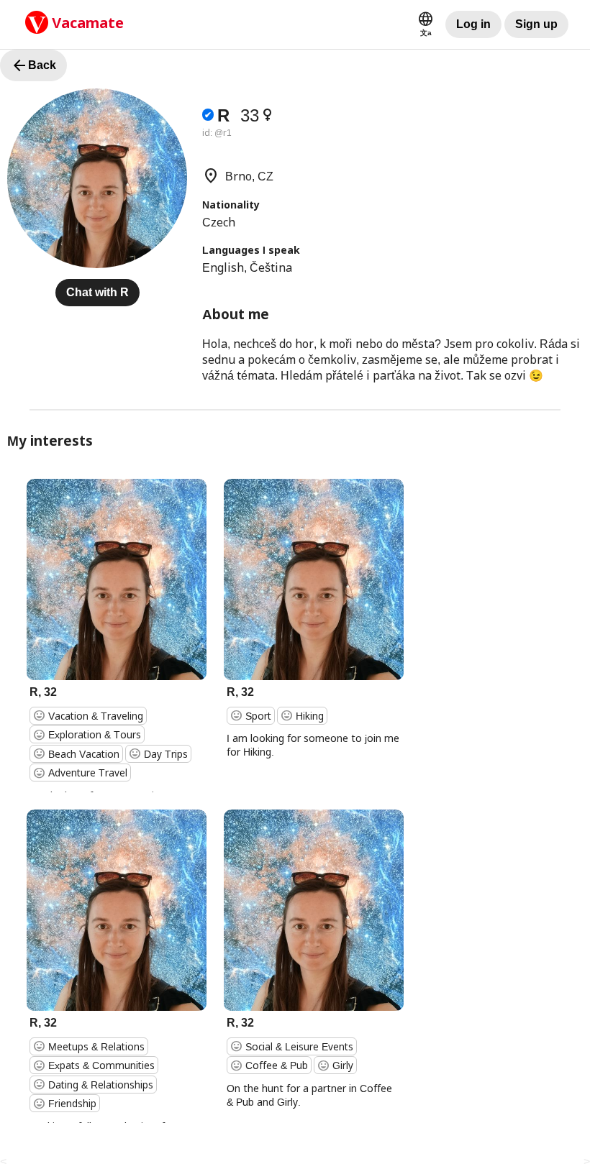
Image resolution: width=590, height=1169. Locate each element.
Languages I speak (251, 250)
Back (33, 65)
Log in (473, 24)
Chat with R (97, 292)
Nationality (231, 204)
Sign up (536, 24)
